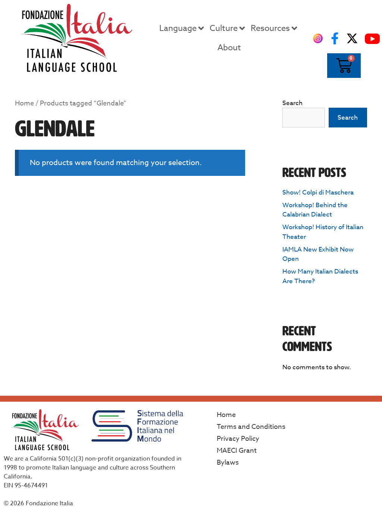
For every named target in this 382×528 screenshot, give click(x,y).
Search (292, 103)
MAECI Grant (237, 451)
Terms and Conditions (251, 427)
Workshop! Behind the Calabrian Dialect (315, 209)
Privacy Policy (238, 439)
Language (178, 28)
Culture (224, 28)
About (229, 48)
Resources (270, 28)
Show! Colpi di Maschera (318, 192)
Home (24, 103)
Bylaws (228, 463)
